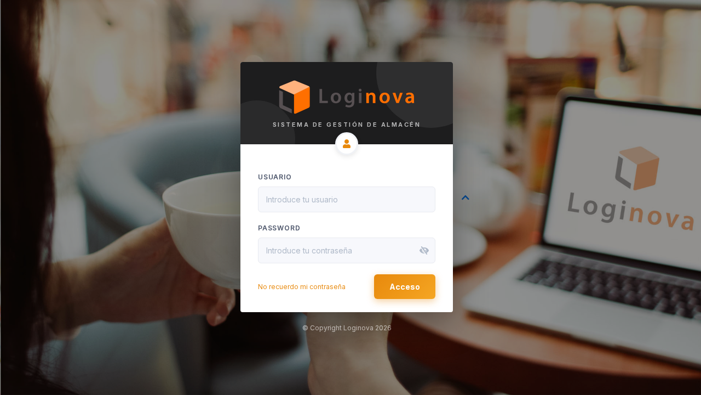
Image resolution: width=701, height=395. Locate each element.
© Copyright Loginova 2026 (347, 328)
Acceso (404, 286)
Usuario (275, 177)
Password (279, 228)
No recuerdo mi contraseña (302, 287)
